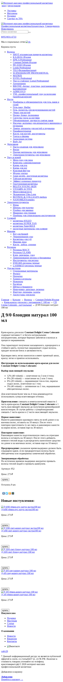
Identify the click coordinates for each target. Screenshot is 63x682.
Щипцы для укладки (23, 207)
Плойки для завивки (23, 210)
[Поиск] (29, 32)
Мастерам (12, 621)
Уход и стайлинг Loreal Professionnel (31, 81)
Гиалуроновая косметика (25, 184)
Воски (16, 149)
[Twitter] (6, 493)
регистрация (14, 5)
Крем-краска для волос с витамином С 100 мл (27, 302)
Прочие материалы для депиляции (30, 152)
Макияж (11, 231)
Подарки (11, 16)
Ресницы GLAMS (22, 252)
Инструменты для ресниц (26, 260)
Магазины (12, 13)
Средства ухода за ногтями (26, 118)
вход (4, 5)
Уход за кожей (14, 157)
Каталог (17, 299)
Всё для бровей (20, 234)
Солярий (11, 218)
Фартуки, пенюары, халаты (26, 292)
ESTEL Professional (22, 78)
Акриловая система (22, 139)
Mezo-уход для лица (23, 160)
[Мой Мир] (13, 493)
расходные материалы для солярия (30, 228)
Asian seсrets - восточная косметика (30, 176)
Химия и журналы (22, 279)
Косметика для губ (22, 239)
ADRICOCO (19, 91)
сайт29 (4, 651)
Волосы (11, 52)
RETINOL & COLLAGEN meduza (30, 197)
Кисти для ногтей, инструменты (29, 133)
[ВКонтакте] (3, 493)
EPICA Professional (22, 60)
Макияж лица (20, 242)
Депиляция (12, 144)
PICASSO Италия (22, 65)
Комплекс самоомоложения (26, 162)
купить (5, 479)
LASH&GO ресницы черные (27, 265)
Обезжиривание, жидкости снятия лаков (33, 120)
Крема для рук (20, 165)
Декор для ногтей (21, 112)
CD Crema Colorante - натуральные (29, 303)
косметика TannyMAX (24, 226)
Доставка (11, 10)
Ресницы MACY (21, 250)
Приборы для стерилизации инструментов (34, 215)
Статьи (10, 623)
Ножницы (18, 281)
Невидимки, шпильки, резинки (28, 289)
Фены (16, 205)
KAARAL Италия (22, 57)
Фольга (16, 273)
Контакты (12, 641)
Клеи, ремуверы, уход (24, 255)
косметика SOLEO (22, 221)
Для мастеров (14, 268)
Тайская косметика (22, 178)
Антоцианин (19, 83)
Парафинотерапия (22, 131)
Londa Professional (22, 67)
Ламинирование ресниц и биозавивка (32, 257)
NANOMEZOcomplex (24, 199)
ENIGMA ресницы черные (26, 263)
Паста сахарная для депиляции (28, 147)
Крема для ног (20, 168)
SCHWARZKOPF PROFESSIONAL (31, 73)
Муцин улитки (20, 173)
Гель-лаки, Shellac (22, 107)
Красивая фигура (21, 170)
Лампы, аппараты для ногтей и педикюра (34, 128)
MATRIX (17, 75)
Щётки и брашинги (22, 286)
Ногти (10, 99)
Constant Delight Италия (24, 62)
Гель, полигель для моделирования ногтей (34, 110)
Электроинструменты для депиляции (31, 155)
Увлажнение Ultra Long (24, 194)
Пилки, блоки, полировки (26, 115)
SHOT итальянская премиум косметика (32, 54)
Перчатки (18, 276)
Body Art (17, 141)
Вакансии (12, 638)
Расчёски (17, 284)
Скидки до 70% (15, 18)
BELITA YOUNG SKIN (24, 186)
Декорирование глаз (23, 236)
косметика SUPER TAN (25, 223)
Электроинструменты (18, 202)
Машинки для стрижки (24, 213)
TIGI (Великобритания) (24, 70)
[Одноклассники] (9, 493)
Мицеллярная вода (22, 191)
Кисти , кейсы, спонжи (24, 244)
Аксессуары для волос (24, 294)
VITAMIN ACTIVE (22, 189)
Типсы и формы (21, 136)
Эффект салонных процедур (27, 181)
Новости (11, 626)
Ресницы (11, 247)
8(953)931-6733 (8, 37)
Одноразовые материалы (25, 271)
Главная (5, 299)
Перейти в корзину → (12, 678)
